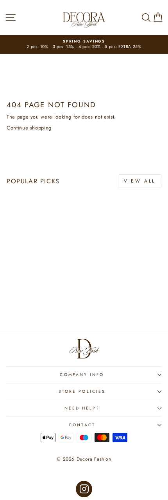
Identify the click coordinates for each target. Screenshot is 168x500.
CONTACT (82, 425)
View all (139, 180)
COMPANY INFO (82, 375)
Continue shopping (29, 127)
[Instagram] (84, 489)
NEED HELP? (82, 408)
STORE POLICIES (82, 391)
